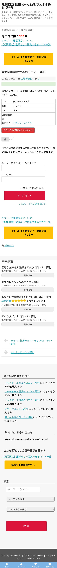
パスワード (7, 174)
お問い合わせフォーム (11, 555)
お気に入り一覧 (33, 558)
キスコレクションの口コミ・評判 (20, 282)
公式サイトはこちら (22, 123)
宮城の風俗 (26, 78)
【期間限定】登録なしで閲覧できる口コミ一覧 (26, 44)
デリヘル (9, 245)
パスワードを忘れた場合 (32, 204)
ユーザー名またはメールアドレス (19, 163)
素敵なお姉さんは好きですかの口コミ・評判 (26, 267)
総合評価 (6, 300)
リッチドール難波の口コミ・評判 (22, 383)
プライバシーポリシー (33, 555)
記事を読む (28, 275)
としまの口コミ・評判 (22, 352)
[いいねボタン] (5, 139)
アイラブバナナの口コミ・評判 (18, 316)
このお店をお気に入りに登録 (18, 130)
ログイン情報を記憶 (33, 188)
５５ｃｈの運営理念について (16, 40)
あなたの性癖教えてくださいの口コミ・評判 (26, 297)
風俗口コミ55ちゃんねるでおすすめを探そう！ (26, 6)
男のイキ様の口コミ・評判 (19, 417)
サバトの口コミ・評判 (16, 408)
